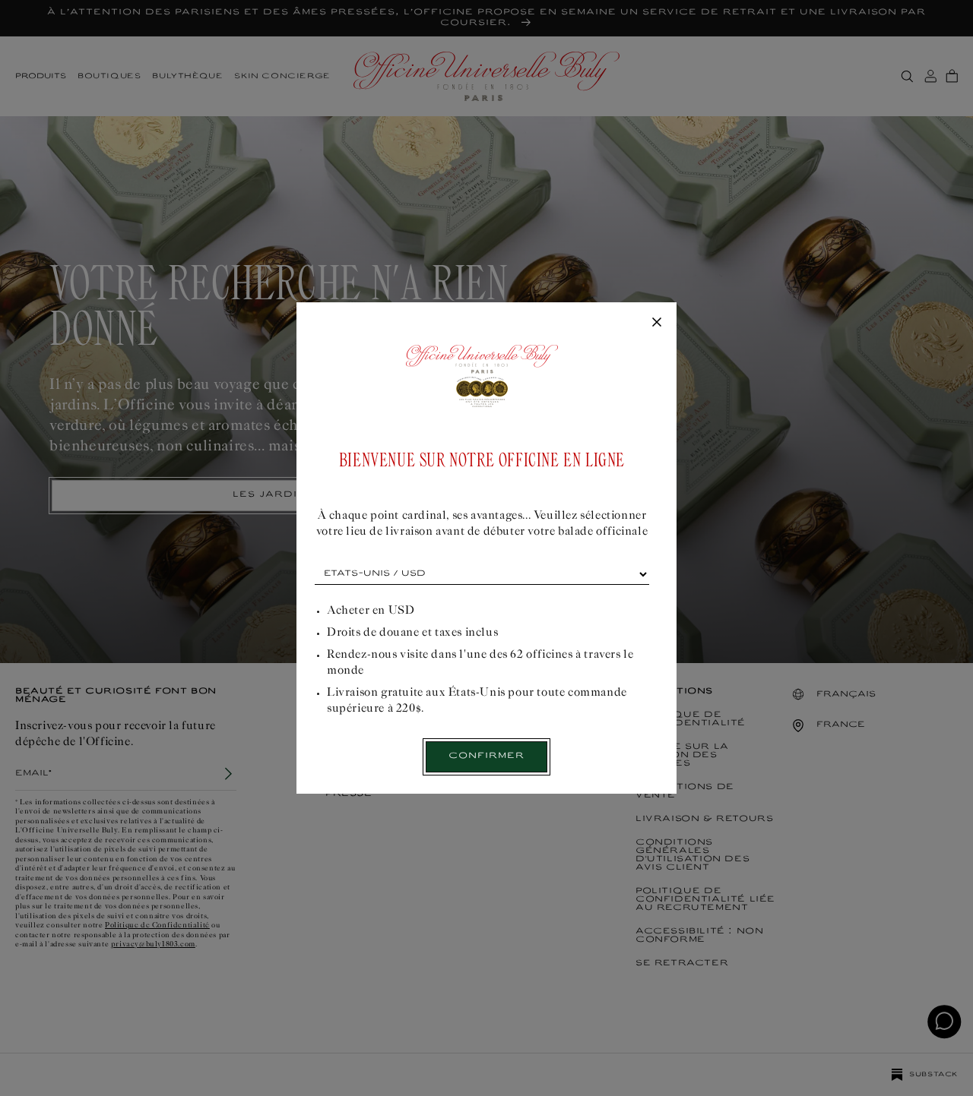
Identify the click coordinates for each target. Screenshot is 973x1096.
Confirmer (486, 756)
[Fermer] (656, 322)
